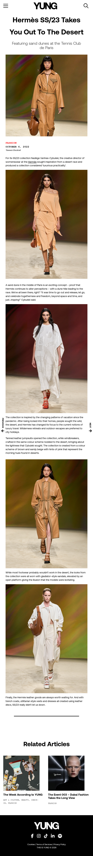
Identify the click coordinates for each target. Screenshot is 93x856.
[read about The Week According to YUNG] (24, 773)
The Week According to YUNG (23, 794)
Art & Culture (11, 800)
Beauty (25, 800)
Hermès (32, 161)
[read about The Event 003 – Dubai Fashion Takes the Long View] (69, 773)
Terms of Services (44, 844)
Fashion (11, 142)
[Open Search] (86, 6)
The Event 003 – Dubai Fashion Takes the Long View (68, 796)
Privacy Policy (60, 844)
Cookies (31, 844)
